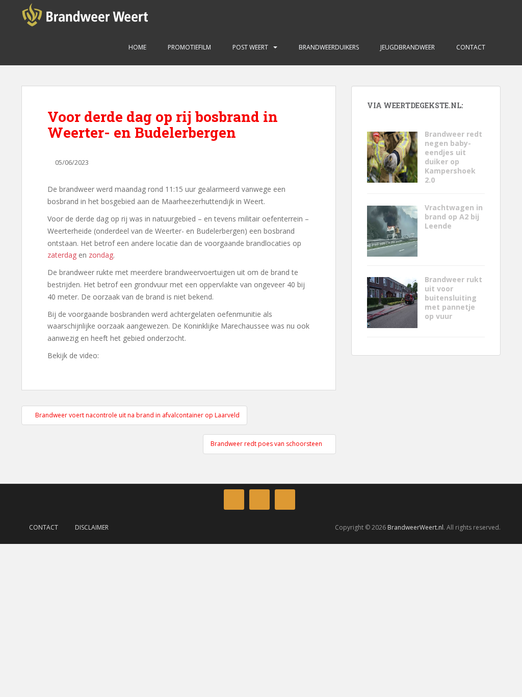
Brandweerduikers (328, 47)
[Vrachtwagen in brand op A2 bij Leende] (392, 230)
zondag (101, 255)
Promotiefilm (188, 47)
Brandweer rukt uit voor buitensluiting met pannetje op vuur (453, 298)
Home (136, 47)
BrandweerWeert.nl (415, 527)
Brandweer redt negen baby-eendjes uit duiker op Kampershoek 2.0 (453, 157)
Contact (470, 47)
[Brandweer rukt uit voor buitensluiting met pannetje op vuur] (392, 302)
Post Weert (249, 47)
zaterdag (61, 255)
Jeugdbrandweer (407, 47)
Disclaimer (92, 527)
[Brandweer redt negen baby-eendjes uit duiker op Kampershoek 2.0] (392, 156)
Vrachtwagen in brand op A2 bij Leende (454, 217)
